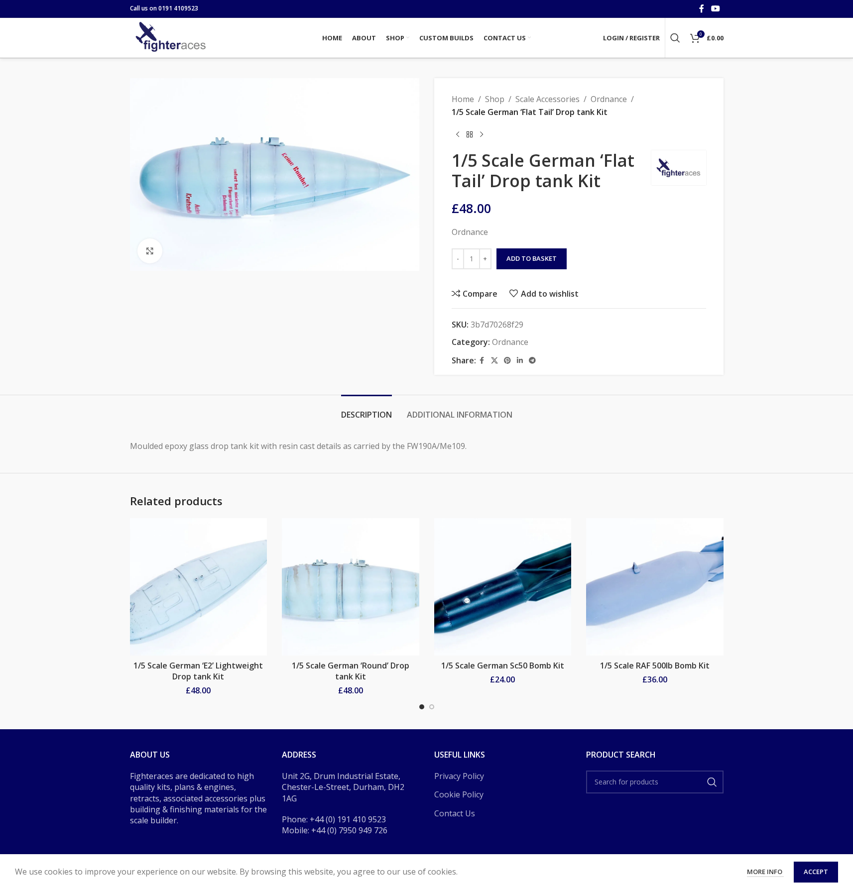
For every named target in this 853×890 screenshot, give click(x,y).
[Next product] (481, 134)
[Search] (675, 38)
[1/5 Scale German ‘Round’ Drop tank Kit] (350, 587)
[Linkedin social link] (520, 360)
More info (765, 871)
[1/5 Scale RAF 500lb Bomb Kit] (655, 587)
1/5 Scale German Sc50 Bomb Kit (502, 665)
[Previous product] (458, 134)
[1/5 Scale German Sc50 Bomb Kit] (503, 587)
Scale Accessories (547, 99)
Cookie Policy (459, 794)
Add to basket (531, 258)
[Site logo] (172, 36)
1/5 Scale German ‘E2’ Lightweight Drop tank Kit (198, 671)
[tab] (366, 410)
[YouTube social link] (715, 8)
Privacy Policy (459, 776)
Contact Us (454, 813)
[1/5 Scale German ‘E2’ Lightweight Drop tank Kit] (198, 587)
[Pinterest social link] (507, 360)
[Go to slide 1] (421, 706)
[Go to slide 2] (431, 706)
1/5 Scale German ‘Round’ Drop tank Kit (350, 671)
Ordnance (609, 99)
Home (463, 99)
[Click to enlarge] (149, 250)
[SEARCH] (712, 782)
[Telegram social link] (532, 360)
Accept (816, 871)
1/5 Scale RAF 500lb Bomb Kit (655, 665)
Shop (494, 99)
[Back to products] (470, 134)
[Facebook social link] (702, 8)
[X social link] (494, 360)
